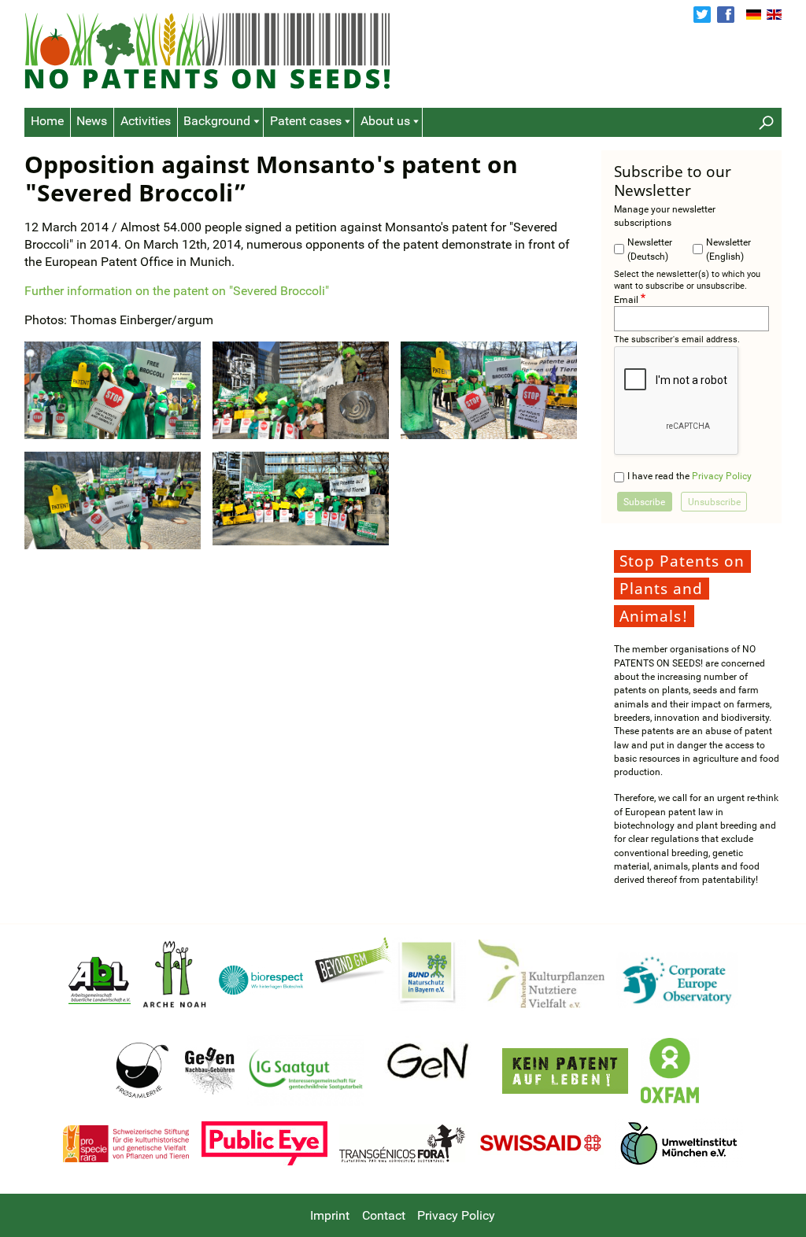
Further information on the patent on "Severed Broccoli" (176, 291)
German (753, 14)
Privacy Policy (722, 476)
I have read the (689, 476)
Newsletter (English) (728, 248)
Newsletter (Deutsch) (649, 248)
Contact (383, 1216)
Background (216, 121)
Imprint (329, 1216)
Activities (145, 121)
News (91, 121)
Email (626, 299)
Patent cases (306, 121)
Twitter (702, 15)
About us (385, 121)
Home (47, 121)
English (774, 14)
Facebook (725, 15)
